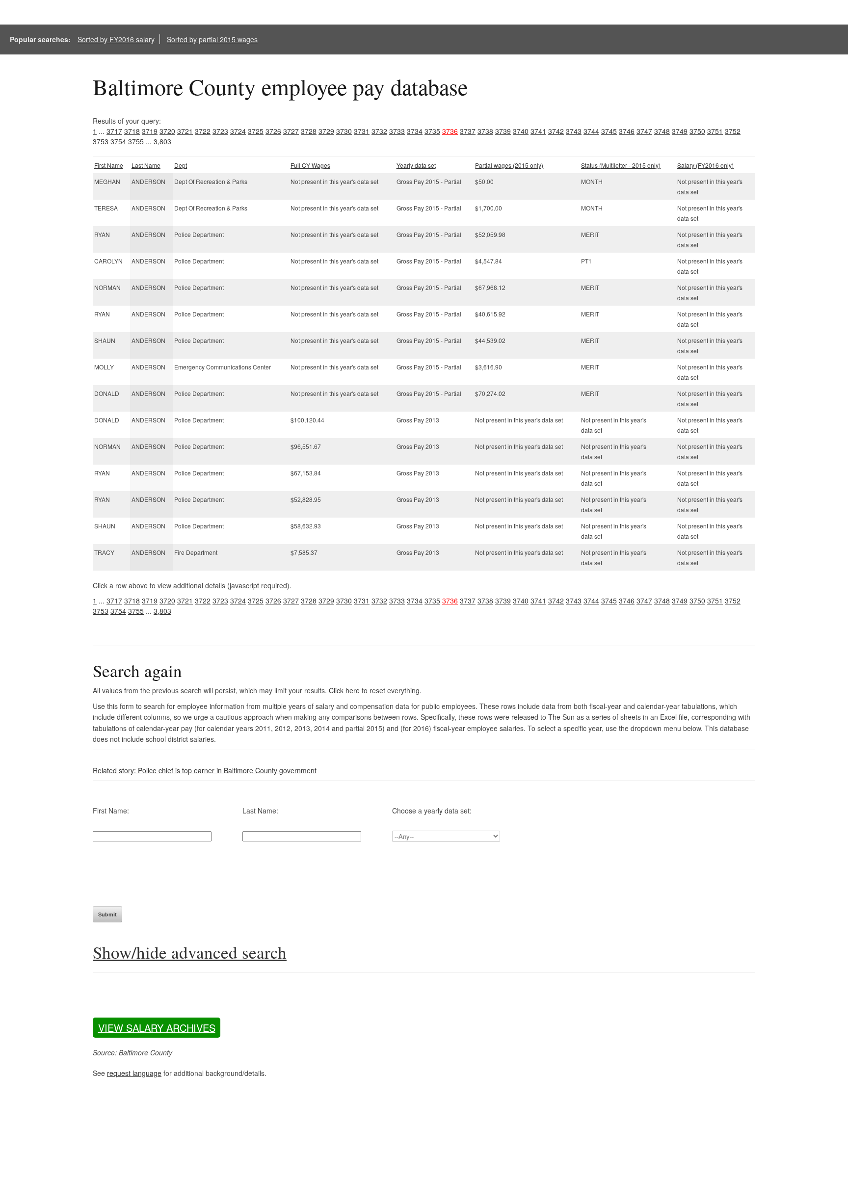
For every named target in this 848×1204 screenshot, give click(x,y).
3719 (150, 131)
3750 (697, 131)
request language (134, 1073)
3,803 (162, 141)
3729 (326, 131)
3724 (238, 131)
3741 (538, 131)
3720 (167, 131)
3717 (114, 131)
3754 (118, 141)
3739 (503, 131)
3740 (521, 131)
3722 (203, 131)
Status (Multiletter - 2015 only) (621, 165)
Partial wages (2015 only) (509, 165)
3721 (185, 131)
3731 (362, 131)
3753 (100, 141)
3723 (220, 131)
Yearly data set (416, 165)
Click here (344, 690)
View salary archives (156, 1028)
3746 (627, 131)
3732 (379, 131)
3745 (609, 131)
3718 (132, 131)
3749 (680, 131)
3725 (256, 131)
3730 (344, 131)
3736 (450, 131)
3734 (415, 131)
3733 (397, 131)
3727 (291, 131)
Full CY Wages (310, 165)
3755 (136, 141)
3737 (468, 131)
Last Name (146, 165)
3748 (662, 131)
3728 (309, 131)
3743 (574, 131)
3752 (733, 131)
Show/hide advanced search (190, 952)
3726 (273, 131)
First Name (108, 165)
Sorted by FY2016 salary (116, 39)
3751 (715, 131)
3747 (644, 131)
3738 (485, 131)
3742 (556, 131)
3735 (432, 131)
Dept (180, 165)
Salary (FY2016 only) (705, 165)
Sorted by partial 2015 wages (212, 39)
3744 (591, 131)
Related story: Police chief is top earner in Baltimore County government (205, 770)
